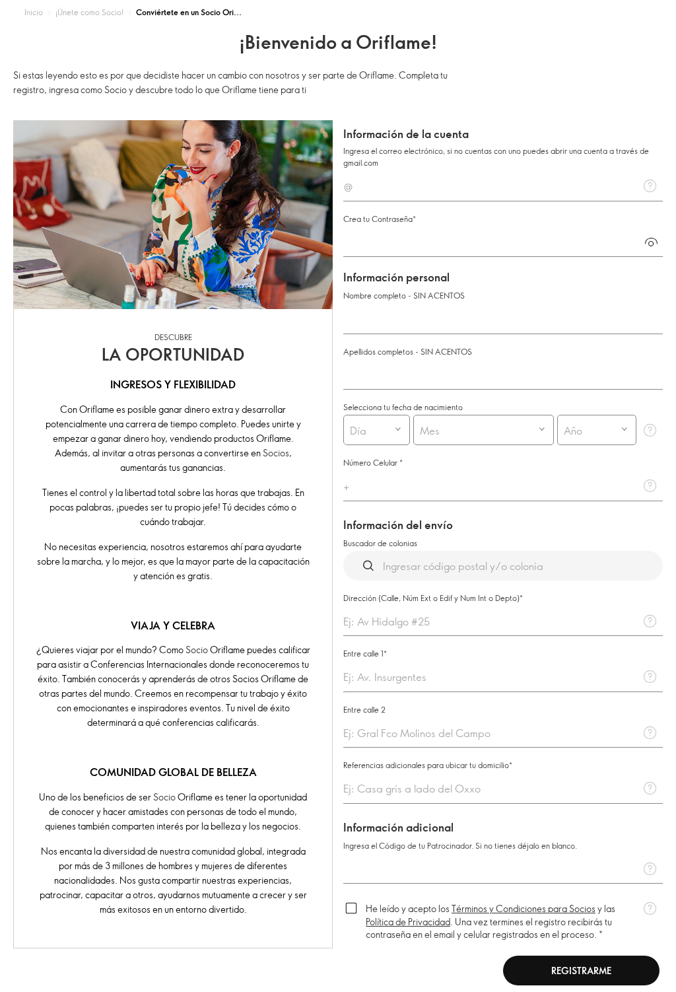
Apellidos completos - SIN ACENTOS (407, 351)
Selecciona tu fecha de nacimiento (403, 407)
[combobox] (365, 430)
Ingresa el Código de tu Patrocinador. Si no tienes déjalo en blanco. (460, 845)
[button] (651, 241)
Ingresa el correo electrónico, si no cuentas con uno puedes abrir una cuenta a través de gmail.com (496, 156)
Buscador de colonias (380, 543)
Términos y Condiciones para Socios (523, 908)
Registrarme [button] (581, 970)
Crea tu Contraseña (378, 218)
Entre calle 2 (364, 709)
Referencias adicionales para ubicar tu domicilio (426, 765)
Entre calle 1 (363, 653)
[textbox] (503, 185)
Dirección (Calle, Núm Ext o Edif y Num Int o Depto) (431, 597)
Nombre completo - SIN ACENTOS (404, 295)
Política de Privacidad (408, 921)
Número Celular (371, 462)
